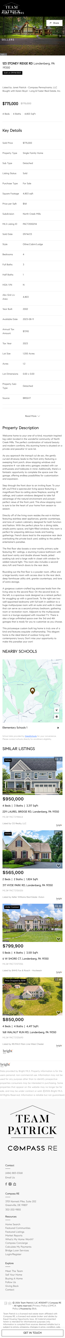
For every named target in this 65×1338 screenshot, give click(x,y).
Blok (34, 1308)
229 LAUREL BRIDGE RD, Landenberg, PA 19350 (30, 811)
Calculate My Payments (18, 1246)
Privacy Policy (40, 1305)
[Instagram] (10, 1184)
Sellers (8, 39)
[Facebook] (6, 1184)
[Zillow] (14, 1184)
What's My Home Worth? (19, 1239)
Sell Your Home (13, 1274)
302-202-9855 (13, 1209)
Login (40, 66)
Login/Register (13, 1254)
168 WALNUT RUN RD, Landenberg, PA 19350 (29, 1032)
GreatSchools (31, 736)
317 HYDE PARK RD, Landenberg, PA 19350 (27, 885)
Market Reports (13, 1235)
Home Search (12, 1224)
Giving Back (11, 1286)
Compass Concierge (16, 1243)
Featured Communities (17, 1228)
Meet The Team (14, 1271)
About (7, 66)
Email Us (10, 1177)
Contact (23, 66)
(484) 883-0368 (13, 1173)
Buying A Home (14, 1278)
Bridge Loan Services (17, 1250)
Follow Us (10, 1282)
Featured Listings (14, 1232)
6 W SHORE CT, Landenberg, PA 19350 (25, 958)
